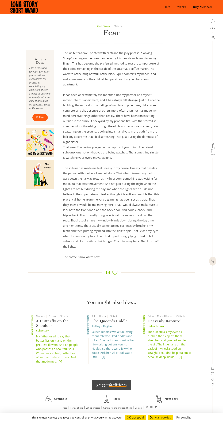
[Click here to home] (111, 385)
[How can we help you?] (212, 261)
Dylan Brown (156, 326)
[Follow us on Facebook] (212, 385)
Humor (102, 316)
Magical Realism (165, 316)
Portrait (52, 316)
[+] (60, 361)
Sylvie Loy (42, 330)
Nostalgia (40, 316)
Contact (138, 407)
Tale (94, 316)
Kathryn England (102, 326)
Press (64, 407)
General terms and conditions (117, 407)
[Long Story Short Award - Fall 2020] (40, 142)
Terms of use (76, 407)
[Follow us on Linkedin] (212, 368)
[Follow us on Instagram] (212, 374)
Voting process (93, 407)
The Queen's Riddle (110, 321)
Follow (40, 117)
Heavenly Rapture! (165, 321)
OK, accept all (135, 417)
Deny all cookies (160, 417)
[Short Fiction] (40, 174)
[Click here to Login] (212, 37)
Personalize (183, 417)
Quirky (151, 316)
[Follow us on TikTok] (212, 379)
